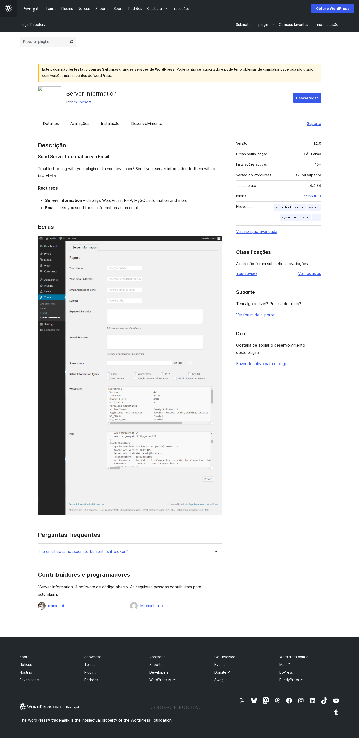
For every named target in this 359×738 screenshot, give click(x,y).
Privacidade (29, 680)
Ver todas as (309, 273)
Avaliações (79, 123)
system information (296, 217)
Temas (89, 664)
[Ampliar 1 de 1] (215, 242)
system (313, 207)
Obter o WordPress (332, 8)
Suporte (314, 123)
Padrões (91, 680)
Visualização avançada (256, 231)
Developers (159, 672)
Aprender (157, 657)
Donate (222, 672)
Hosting (26, 672)
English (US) (311, 196)
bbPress (288, 672)
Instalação (110, 123)
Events (219, 664)
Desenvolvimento (146, 123)
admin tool (283, 207)
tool (316, 217)
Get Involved (224, 657)
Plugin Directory (32, 24)
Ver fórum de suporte (255, 314)
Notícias (26, 664)
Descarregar (307, 98)
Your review (246, 273)
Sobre (25, 657)
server (300, 207)
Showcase (92, 657)
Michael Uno (151, 605)
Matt (285, 664)
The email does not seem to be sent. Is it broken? (83, 551)
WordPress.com (294, 657)
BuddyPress (291, 680)
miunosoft (83, 102)
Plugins (90, 672)
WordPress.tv (162, 680)
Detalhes (51, 123)
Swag (221, 680)
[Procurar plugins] (71, 42)
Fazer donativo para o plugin (262, 363)
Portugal (72, 707)
